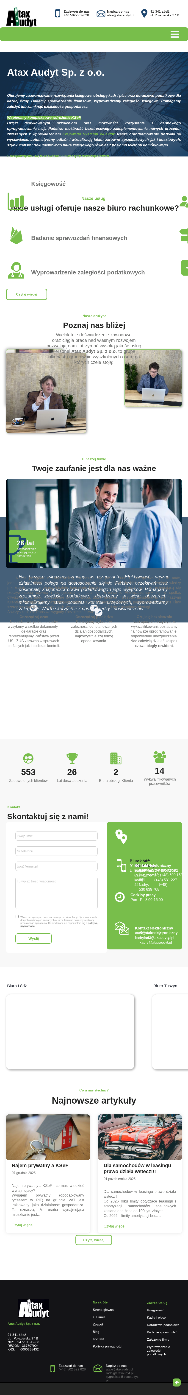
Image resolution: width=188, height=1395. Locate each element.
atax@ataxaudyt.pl (119, 1369)
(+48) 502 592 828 (72, 1369)
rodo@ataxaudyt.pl (119, 1373)
